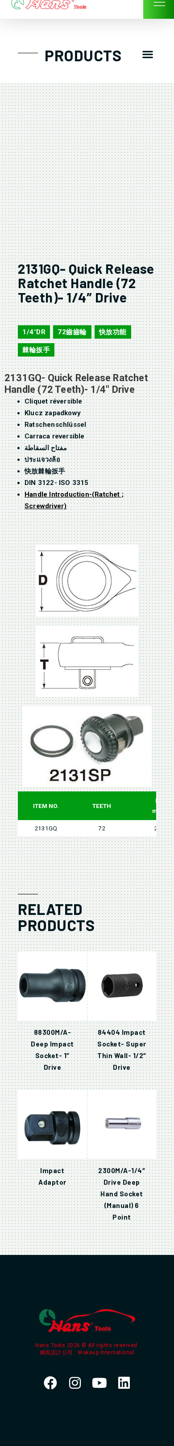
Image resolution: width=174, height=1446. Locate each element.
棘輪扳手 (36, 350)
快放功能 (113, 332)
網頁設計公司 (57, 1352)
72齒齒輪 (72, 332)
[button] (147, 54)
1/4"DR (34, 332)
